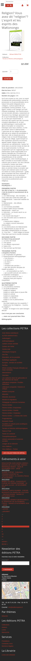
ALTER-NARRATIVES (9, 336)
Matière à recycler (8, 391)
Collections (5, 625)
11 (2, 536)
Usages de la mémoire (10, 444)
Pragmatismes (7, 418)
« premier (5, 509)
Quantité (4, 71)
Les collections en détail (14, 453)
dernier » (5, 544)
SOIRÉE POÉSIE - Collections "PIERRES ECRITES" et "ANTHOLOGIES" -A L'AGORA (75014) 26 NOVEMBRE (15, 475)
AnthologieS (6, 338)
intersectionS (6, 372)
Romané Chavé (7, 421)
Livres (4, 630)
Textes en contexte (8, 434)
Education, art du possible (11, 357)
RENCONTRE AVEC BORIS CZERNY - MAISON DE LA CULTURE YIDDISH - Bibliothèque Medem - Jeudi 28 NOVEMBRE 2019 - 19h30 (15, 465)
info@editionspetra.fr (15, 607)
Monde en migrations (9, 399)
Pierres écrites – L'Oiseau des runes (14, 416)
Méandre (5, 394)
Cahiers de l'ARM (8, 346)
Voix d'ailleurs (7, 446)
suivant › (5, 541)
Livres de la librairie (8, 655)
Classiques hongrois (9, 352)
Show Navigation (2, 3)
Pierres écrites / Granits (10, 410)
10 (2, 534)
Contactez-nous (7, 643)
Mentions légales (7, 646)
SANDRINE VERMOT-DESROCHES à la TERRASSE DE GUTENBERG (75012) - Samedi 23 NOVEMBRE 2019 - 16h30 (15, 502)
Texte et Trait (6, 431)
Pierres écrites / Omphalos (11, 413)
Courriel (5, 560)
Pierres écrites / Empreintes (11, 408)
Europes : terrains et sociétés (12, 362)
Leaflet (21, 598)
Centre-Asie (6, 349)
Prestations (5, 641)
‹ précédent (6, 511)
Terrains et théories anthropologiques (12, 58)
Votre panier (26, 6)
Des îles (5, 354)
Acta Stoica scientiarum (10, 333)
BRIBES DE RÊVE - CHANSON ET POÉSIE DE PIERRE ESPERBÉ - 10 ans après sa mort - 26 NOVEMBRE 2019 (14, 484)
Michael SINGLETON (15, 54)
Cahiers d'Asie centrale (10, 344)
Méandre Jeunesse (8, 397)
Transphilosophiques (9, 436)
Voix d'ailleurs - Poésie (10, 449)
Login (21, 6)
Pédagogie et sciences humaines (13, 402)
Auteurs (4, 627)
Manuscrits (5, 632)
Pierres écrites (7, 405)
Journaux (5, 375)
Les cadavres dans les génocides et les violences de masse (14, 379)
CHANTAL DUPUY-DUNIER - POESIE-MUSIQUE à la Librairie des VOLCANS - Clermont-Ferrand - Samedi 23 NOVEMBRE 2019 (15, 493)
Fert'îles (5, 365)
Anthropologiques (8, 341)
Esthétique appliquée (9, 360)
